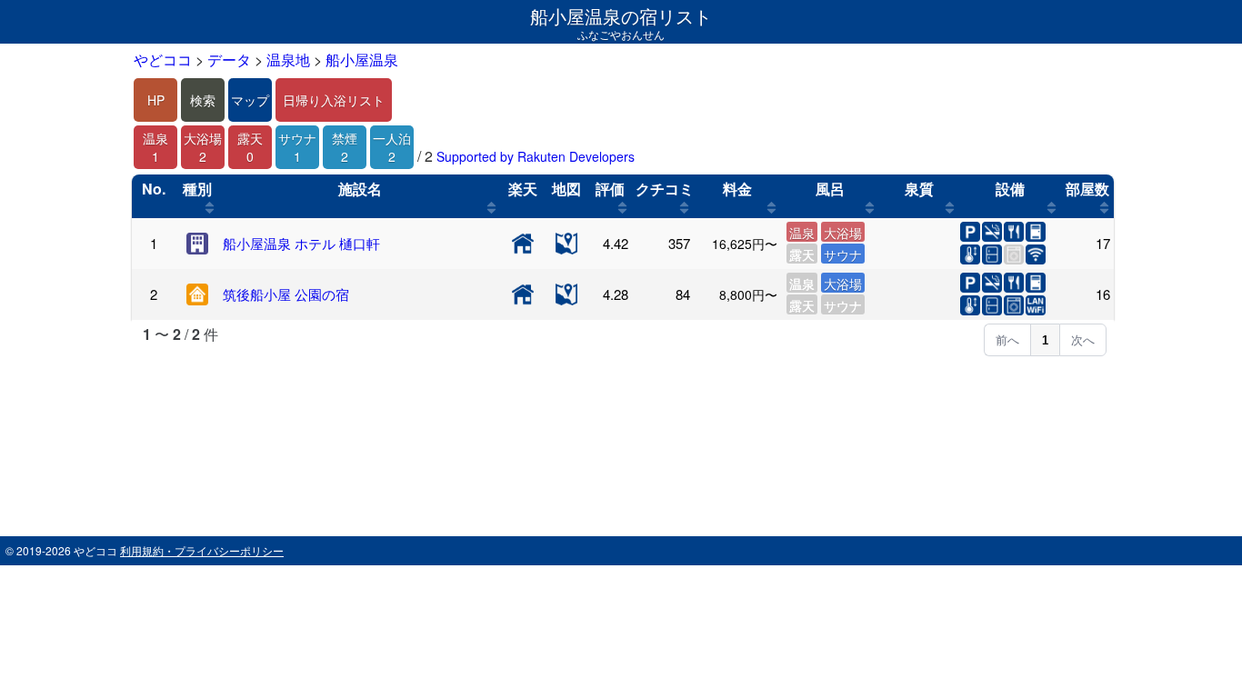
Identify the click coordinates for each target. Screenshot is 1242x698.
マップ (250, 100)
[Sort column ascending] (209, 207)
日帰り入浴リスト (334, 100)
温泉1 (155, 147)
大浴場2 (203, 147)
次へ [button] (1083, 340)
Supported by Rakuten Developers (535, 156)
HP (156, 100)
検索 (202, 100)
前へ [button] (1007, 340)
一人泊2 (392, 147)
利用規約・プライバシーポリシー (202, 550)
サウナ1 (297, 147)
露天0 (250, 147)
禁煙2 (344, 147)
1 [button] (1045, 340)
